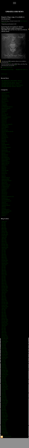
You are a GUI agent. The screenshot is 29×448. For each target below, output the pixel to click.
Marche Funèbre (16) (6, 151)
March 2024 (4, 256)
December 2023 (5, 260)
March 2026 (4, 228)
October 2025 (4, 235)
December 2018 (5, 337)
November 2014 (5, 402)
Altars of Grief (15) (5, 95)
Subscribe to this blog (7, 436)
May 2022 (4, 279)
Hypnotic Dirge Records (7, 67)
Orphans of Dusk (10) (6, 184)
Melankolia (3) (5, 156)
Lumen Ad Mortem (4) (6, 147)
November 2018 (5, 338)
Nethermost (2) (5, 164)
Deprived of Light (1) (6, 108)
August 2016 (4, 376)
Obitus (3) (4, 176)
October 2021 (4, 289)
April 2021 (4, 296)
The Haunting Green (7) (6, 200)
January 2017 (4, 368)
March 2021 (4, 298)
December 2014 (5, 400)
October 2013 (4, 418)
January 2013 (4, 431)
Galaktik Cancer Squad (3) (7, 124)
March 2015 (4, 396)
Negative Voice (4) (5, 163)
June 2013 (4, 423)
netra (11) (3, 166)
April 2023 (4, 270)
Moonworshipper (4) (6, 159)
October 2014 (4, 403)
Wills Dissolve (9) (5, 212)
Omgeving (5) (4, 182)
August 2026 (4, 221)
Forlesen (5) (4, 121)
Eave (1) (3, 112)
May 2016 (4, 379)
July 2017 (4, 360)
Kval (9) (3, 143)
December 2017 (5, 352)
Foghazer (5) (4, 119)
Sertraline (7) (4, 189)
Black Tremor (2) (5, 101)
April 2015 (4, 394)
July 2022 (4, 276)
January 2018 (4, 351)
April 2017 (4, 364)
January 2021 (4, 300)
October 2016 (4, 373)
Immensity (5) (4, 135)
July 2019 (4, 326)
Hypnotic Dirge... (7, 69)
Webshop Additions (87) (6, 211)
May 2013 (4, 425)
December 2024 (5, 244)
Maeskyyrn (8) (4, 150)
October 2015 (4, 387)
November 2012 (5, 434)
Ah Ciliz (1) (4, 93)
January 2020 (4, 318)
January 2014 (4, 413)
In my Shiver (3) (5, 137)
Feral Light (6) (4, 118)
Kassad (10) (4, 140)
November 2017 (5, 354)
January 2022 (4, 284)
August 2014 (4, 405)
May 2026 (4, 225)
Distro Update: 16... (22, 69)
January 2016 (4, 384)
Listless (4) (4, 145)
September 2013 (5, 419)
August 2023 (4, 264)
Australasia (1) (4, 99)
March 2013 (4, 428)
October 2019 (4, 322)
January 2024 (4, 258)
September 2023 (5, 263)
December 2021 (5, 286)
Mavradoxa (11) (5, 154)
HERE (9, 62)
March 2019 (4, 332)
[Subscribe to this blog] (2, 437)
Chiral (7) (3, 102)
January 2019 (4, 335)
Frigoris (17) (4, 122)
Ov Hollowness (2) (5, 186)
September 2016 (5, 374)
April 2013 (4, 426)
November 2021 (5, 287)
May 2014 (4, 407)
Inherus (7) (4, 138)
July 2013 (4, 422)
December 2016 (5, 370)
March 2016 (4, 381)
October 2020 (4, 305)
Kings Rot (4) (4, 141)
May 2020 (4, 312)
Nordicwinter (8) (5, 170)
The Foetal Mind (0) (6, 199)
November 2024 (5, 245)
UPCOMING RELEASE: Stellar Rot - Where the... (11, 86)
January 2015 (4, 399)
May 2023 (4, 269)
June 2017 (4, 361)
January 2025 (4, 243)
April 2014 (4, 409)
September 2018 (5, 341)
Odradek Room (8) (5, 179)
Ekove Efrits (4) (5, 114)
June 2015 (4, 392)
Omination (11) (5, 183)
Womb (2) (4, 215)
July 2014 (4, 406)
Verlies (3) (4, 208)
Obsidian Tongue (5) (6, 177)
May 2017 (4, 363)
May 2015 (4, 393)
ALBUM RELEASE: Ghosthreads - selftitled (10, 83)
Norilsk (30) (4, 172)
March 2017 (4, 365)
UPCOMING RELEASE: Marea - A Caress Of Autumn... (12, 85)
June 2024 (4, 251)
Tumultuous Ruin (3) (6, 205)
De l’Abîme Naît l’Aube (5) (7, 106)
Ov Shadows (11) (5, 187)
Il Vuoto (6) (4, 134)
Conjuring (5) (4, 105)
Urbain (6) (4, 206)
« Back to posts (4, 73)
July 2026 (4, 222)
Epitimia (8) (4, 115)
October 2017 (4, 355)
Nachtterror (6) (4, 160)
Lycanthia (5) (4, 148)
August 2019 (4, 325)
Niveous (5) (4, 167)
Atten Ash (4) (4, 98)
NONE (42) (4, 169)
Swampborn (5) (5, 198)
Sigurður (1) (4, 190)
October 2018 (4, 339)
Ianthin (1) (4, 132)
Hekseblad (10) (5, 130)
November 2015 (5, 386)
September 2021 (5, 290)
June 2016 (4, 377)
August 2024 (4, 248)
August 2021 (4, 292)
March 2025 (4, 240)
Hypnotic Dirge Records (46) (7, 131)
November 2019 (5, 321)
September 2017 (5, 357)
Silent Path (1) (4, 192)
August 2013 (4, 420)
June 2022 (4, 277)
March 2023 (4, 271)
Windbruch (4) (4, 213)
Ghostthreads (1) (5, 125)
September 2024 (5, 247)
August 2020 (4, 308)
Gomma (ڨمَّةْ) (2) (5, 127)
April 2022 (4, 280)
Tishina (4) (4, 202)
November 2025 (5, 234)
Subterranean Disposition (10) (8, 196)
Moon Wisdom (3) (5, 157)
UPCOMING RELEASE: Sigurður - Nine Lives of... (12, 82)
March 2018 (4, 348)
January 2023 (4, 274)
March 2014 (4, 410)
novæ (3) (3, 174)
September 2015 (5, 389)
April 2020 (4, 313)
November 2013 (5, 416)
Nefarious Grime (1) (5, 161)
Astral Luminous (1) (6, 96)
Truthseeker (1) (5, 203)
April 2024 (4, 254)
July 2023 (4, 266)
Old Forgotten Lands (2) (6, 180)
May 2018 (4, 345)
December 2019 (5, 319)
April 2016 (4, 380)
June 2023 (4, 267)
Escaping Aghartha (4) (6, 117)
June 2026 (4, 224)
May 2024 (4, 253)
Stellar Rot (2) (4, 193)
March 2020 (4, 315)
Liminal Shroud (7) (5, 144)
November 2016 (5, 371)
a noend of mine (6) (5, 92)
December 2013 (5, 415)
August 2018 (4, 342)
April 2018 (4, 347)
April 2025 (4, 238)
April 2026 (4, 227)
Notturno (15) (4, 173)
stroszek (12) (4, 195)
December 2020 (5, 302)
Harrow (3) (4, 128)
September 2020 (5, 306)
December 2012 (5, 432)
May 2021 (4, 295)
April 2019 (4, 331)
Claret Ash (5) (4, 104)
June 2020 (4, 310)
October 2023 (4, 261)
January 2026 (4, 231)
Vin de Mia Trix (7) (5, 209)
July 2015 (4, 390)
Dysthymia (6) (4, 109)
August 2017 (4, 358)
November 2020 (5, 303)
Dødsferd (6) (4, 111)
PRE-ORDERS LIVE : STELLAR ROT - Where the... (12, 80)
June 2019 (4, 328)
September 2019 (5, 324)
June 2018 (4, 344)
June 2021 (4, 293)
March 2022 (4, 282)
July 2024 (4, 250)
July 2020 (4, 309)
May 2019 (4, 329)
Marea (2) (3, 153)
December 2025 (5, 232)
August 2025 (4, 237)
